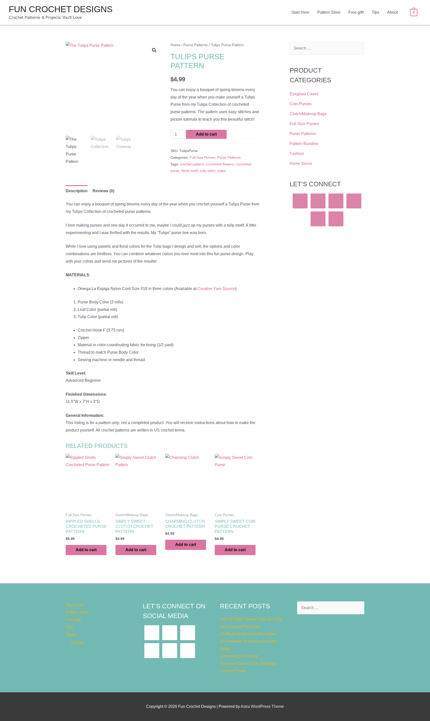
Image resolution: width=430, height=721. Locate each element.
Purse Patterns (195, 45)
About (392, 12)
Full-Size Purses (202, 157)
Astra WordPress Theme (262, 706)
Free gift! (356, 12)
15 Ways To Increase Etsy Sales (248, 634)
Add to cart (206, 134)
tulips (221, 171)
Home (175, 45)
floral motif (189, 171)
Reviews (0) (103, 191)
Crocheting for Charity (239, 656)
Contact (77, 643)
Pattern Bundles (304, 144)
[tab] (77, 191)
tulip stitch (207, 171)
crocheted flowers (220, 164)
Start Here (300, 12)
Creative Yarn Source (216, 289)
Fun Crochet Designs (60, 9)
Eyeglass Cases (304, 94)
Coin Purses (301, 104)
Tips (375, 12)
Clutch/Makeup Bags (308, 114)
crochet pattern (192, 164)
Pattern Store (328, 12)
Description (77, 191)
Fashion (297, 153)
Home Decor (301, 163)
